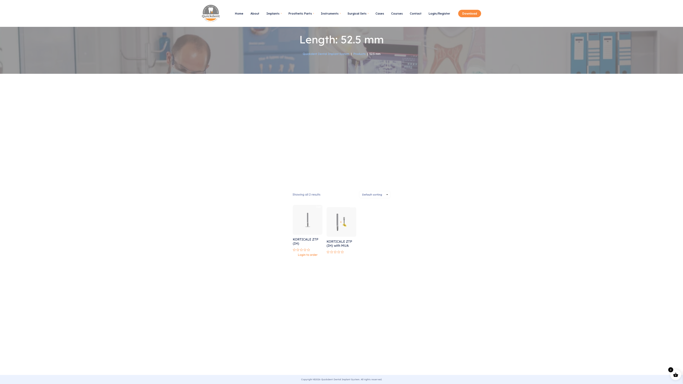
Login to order (307, 255)
